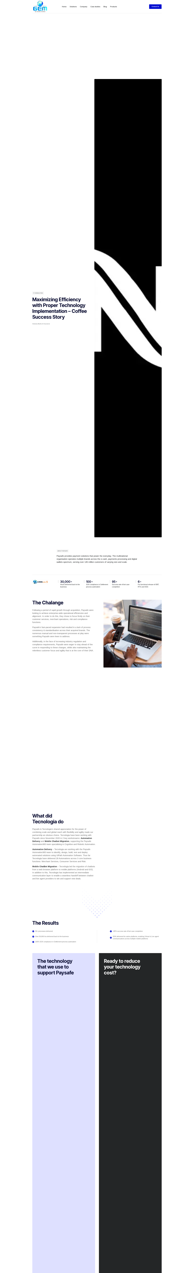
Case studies (95, 7)
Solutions (73, 7)
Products (113, 7)
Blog (105, 7)
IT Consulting (38, 293)
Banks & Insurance (44, 324)
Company (83, 7)
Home (64, 7)
